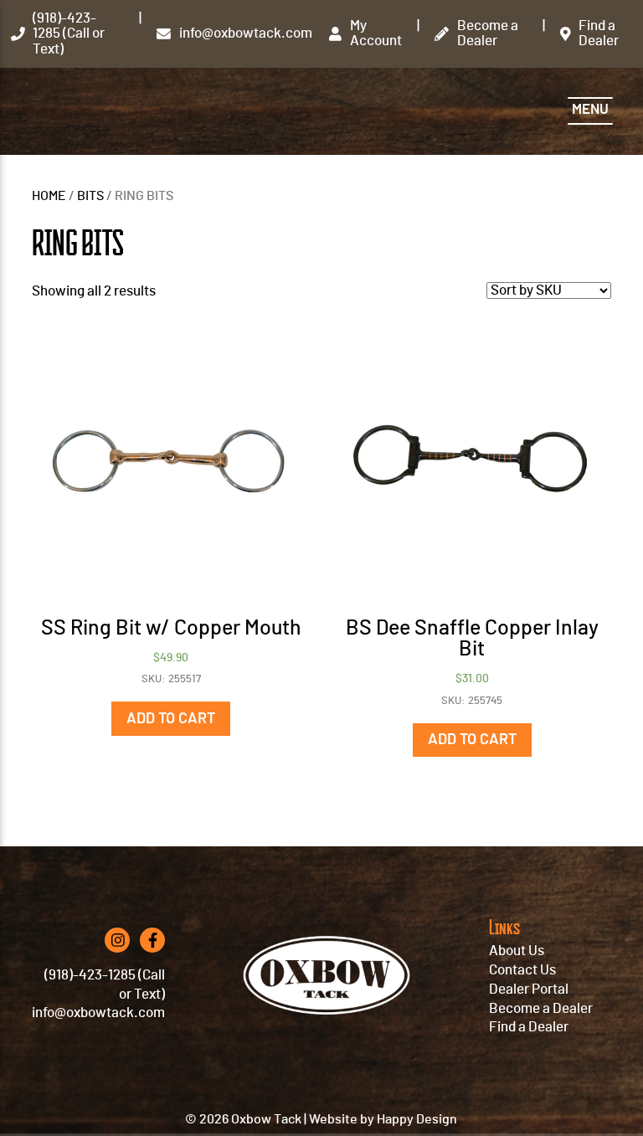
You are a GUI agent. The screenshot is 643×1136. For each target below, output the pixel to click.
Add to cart (170, 719)
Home (49, 196)
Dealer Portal (528, 989)
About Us (516, 951)
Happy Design (417, 1119)
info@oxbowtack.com (98, 1013)
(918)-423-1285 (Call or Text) (104, 985)
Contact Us (522, 970)
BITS (90, 196)
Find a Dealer (528, 1027)
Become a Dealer (541, 1008)
